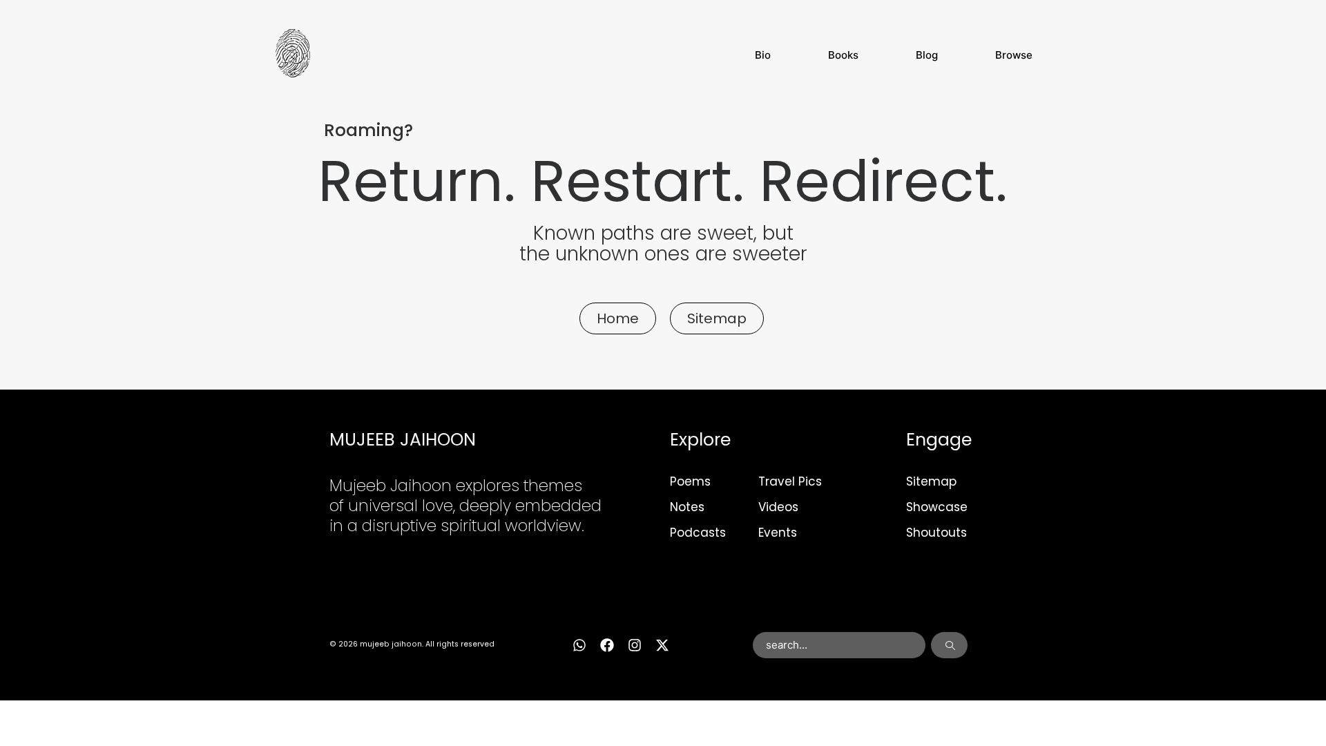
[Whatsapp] (579, 645)
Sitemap (931, 481)
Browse (1013, 54)
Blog (927, 54)
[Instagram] (634, 645)
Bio (763, 54)
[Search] (949, 645)
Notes (687, 507)
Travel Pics (790, 481)
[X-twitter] (662, 645)
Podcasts (698, 532)
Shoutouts (936, 532)
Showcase (937, 507)
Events (777, 532)
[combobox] (839, 645)
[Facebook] (607, 645)
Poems (690, 481)
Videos (778, 507)
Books (843, 54)
